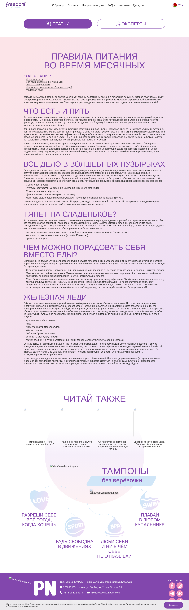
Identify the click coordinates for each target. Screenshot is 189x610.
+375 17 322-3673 (73, 592)
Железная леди (34, 90)
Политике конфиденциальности (141, 604)
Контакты (124, 5)
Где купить (139, 5)
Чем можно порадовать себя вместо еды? (49, 87)
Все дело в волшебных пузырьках (44, 82)
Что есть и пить (34, 79)
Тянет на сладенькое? (38, 84)
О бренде (58, 5)
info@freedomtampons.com (105, 592)
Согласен (173, 605)
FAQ (110, 5)
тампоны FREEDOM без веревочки (64, 282)
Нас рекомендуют (93, 5)
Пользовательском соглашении (23, 606)
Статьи (72, 5)
